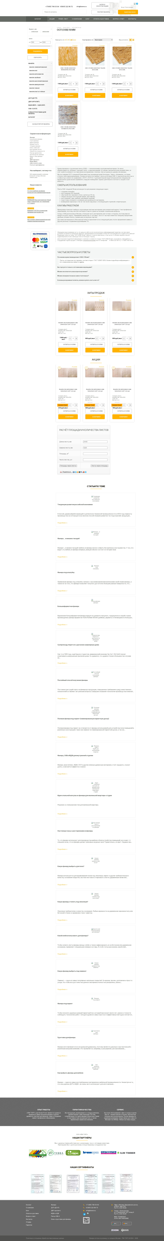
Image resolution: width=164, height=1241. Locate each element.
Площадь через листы (68, 466)
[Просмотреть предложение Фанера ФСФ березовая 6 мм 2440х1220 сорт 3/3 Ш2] (95, 306)
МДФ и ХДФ (55, 1213)
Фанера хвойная (35, 77)
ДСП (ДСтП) (32, 98)
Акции (51, 19)
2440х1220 (34, 31)
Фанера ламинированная (38, 67)
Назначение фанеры (36, 139)
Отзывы (28, 1222)
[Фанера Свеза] (73, 1152)
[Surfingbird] (86, 471)
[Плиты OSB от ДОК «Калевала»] (108, 1152)
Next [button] (137, 327)
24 (65, 40)
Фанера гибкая (34, 88)
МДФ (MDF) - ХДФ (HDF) (36, 105)
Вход (122, 7)
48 (71, 40)
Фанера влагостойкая (37, 91)
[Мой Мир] (80, 471)
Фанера (31, 63)
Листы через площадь (99, 466)
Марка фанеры (34, 142)
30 (68, 40)
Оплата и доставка (101, 19)
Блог (87, 19)
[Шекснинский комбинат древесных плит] (38, 1154)
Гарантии (29, 1225)
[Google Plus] (84, 471)
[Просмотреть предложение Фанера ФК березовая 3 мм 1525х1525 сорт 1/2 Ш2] (122, 306)
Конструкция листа (35, 149)
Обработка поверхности (37, 151)
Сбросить (38, 57)
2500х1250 (45, 31)
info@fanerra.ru (82, 6)
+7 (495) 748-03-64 (127, 240)
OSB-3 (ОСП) (32, 108)
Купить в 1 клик (69, 90)
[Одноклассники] (78, 471)
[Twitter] (76, 471)
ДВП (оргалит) (34, 101)
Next (136, 1154)
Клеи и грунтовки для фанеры (37, 112)
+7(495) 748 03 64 (52, 6)
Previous (23, 1154)
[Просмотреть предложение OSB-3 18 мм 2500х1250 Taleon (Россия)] (122, 56)
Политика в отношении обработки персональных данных (45, 1238)
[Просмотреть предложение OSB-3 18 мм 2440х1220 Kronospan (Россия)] (68, 56)
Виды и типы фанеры (36, 156)
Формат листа (34, 144)
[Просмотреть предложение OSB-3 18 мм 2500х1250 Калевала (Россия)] (68, 115)
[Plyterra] (55, 1152)
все (75, 40)
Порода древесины (36, 153)
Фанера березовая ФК (36, 74)
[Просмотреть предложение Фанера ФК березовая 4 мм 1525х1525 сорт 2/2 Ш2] (68, 372)
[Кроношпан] (91, 1152)
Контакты (132, 19)
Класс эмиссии (34, 147)
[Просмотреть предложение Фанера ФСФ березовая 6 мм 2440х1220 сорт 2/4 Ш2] (68, 306)
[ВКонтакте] (74, 471)
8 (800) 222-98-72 (115, 240)
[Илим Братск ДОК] (126, 1152)
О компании (77, 19)
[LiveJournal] (82, 471)
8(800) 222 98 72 (66, 6)
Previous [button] (53, 327)
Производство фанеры (37, 154)
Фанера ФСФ (33, 70)
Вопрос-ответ (118, 19)
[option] (68, 327)
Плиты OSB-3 (55, 1216)
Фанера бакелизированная (38, 81)
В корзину (69, 95)
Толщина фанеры (35, 146)
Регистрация (129, 7)
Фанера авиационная (36, 84)
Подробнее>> (62, 523)
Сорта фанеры (34, 141)
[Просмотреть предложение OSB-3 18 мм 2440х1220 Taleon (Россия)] (95, 56)
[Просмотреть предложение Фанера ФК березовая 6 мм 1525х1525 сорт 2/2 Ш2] (95, 372)
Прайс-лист (63, 19)
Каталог (38, 19)
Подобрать (37, 51)
